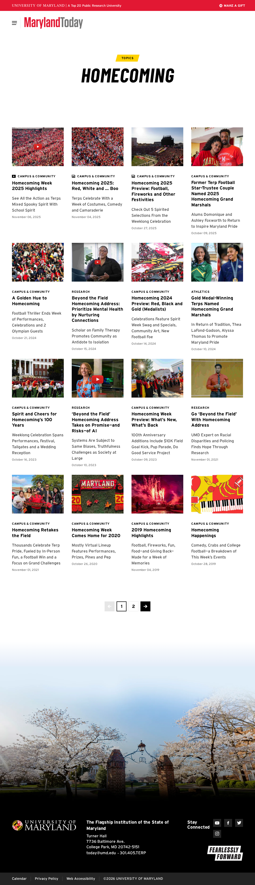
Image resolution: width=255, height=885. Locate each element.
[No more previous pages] (110, 606)
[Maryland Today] (53, 23)
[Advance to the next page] (145, 606)
